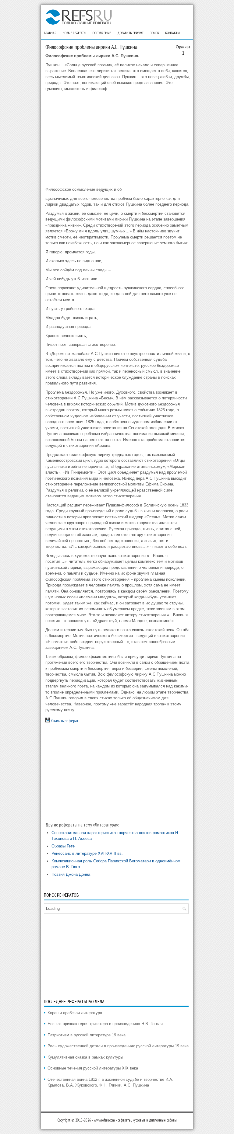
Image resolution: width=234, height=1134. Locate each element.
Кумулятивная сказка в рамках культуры (85, 1057)
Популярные (101, 32)
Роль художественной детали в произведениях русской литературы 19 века (118, 1046)
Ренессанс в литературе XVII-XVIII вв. (87, 853)
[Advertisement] (117, 139)
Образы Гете (63, 846)
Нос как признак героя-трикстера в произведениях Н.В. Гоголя (105, 1023)
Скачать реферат (64, 720)
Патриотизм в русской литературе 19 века (87, 1035)
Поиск (154, 32)
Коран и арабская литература (75, 1013)
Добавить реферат (130, 32)
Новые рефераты (74, 32)
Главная (50, 32)
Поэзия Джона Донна (70, 874)
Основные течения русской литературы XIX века (93, 1068)
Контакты (172, 32)
